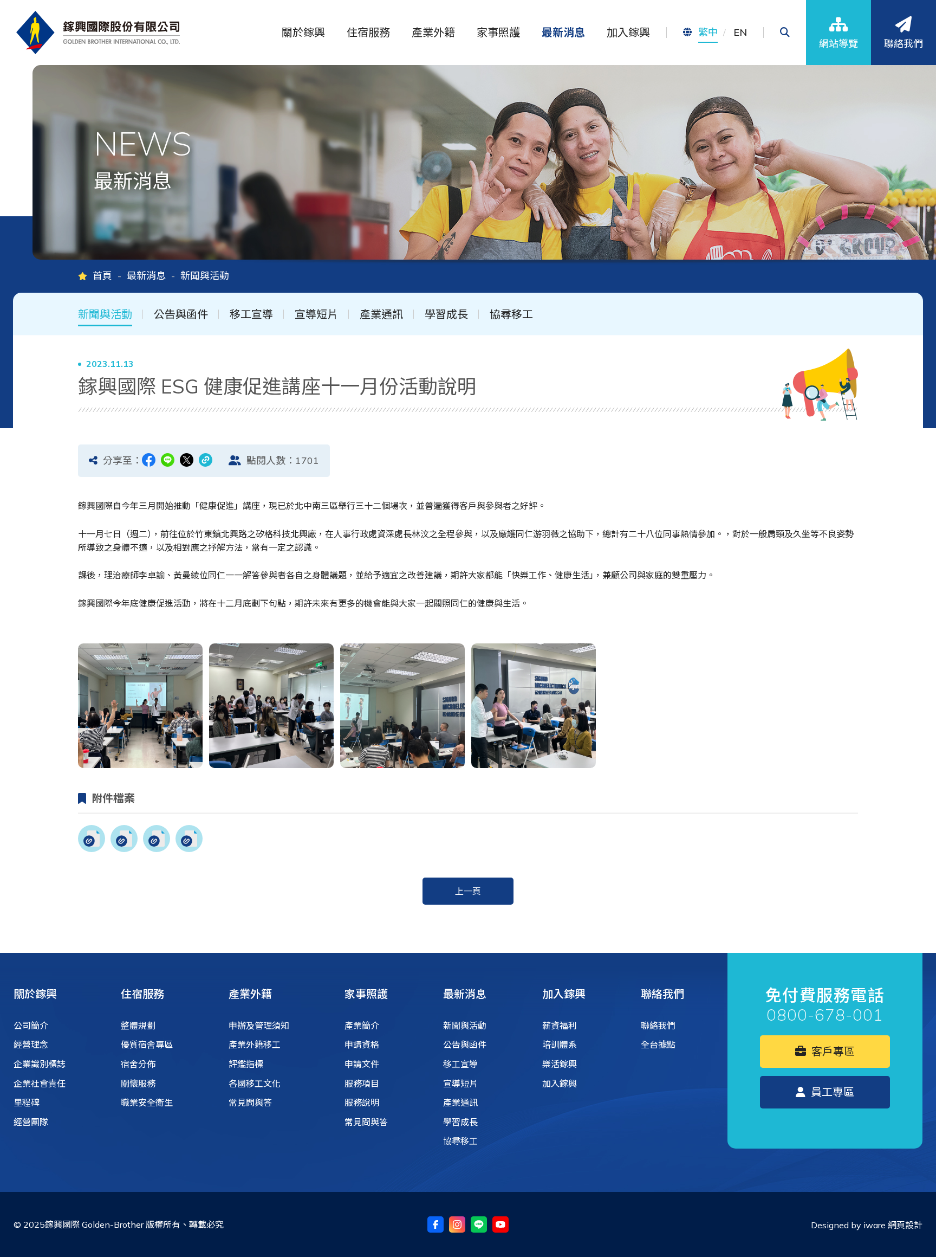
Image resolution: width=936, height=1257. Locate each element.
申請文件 (361, 1064)
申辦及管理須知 (259, 1025)
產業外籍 (250, 994)
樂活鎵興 (559, 1064)
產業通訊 (381, 314)
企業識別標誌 (40, 1064)
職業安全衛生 (147, 1102)
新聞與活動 (105, 314)
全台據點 (658, 1044)
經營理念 (31, 1044)
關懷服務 (138, 1083)
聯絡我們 (662, 994)
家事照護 (366, 994)
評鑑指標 (246, 1064)
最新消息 (146, 275)
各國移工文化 (255, 1083)
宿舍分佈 (138, 1064)
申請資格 (361, 1044)
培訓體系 (559, 1044)
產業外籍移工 (255, 1044)
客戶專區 (832, 1051)
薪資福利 (559, 1025)
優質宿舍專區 (147, 1044)
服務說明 (361, 1102)
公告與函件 (181, 314)
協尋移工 (511, 314)
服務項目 (361, 1083)
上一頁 (468, 891)
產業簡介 (361, 1025)
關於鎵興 (35, 994)
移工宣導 (251, 314)
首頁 (102, 275)
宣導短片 (316, 314)
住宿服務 (142, 994)
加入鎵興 (564, 994)
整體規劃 (138, 1025)
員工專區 (831, 1092)
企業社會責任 (40, 1083)
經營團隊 (31, 1122)
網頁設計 (905, 1225)
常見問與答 (250, 1102)
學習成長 (446, 314)
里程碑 (27, 1102)
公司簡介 (31, 1025)
